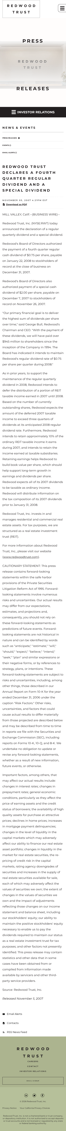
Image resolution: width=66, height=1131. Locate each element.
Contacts (13, 1023)
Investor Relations (33, 1071)
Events (5, 145)
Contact (33, 1066)
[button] (62, 8)
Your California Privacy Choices (35, 1108)
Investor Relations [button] (35, 112)
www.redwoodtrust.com (20, 557)
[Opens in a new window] (26, 1095)
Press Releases (9, 138)
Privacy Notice (9, 1108)
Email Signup (33, 1081)
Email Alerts (8, 153)
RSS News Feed (17, 1032)
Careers (33, 1061)
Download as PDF (16, 204)
